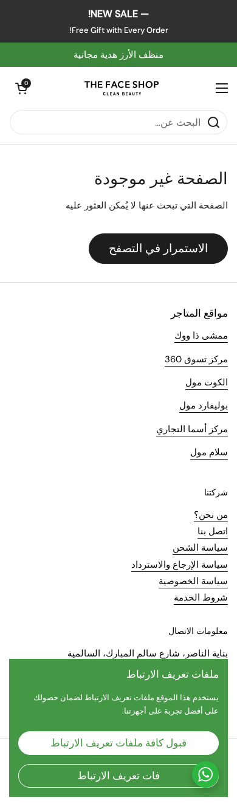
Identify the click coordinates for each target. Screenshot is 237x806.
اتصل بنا (212, 531)
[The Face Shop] (121, 88)
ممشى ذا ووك (201, 335)
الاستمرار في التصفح (158, 248)
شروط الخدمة (201, 597)
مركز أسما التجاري (192, 429)
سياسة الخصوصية (193, 581)
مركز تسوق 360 (196, 359)
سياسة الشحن (200, 548)
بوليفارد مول (203, 405)
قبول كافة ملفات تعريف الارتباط (118, 742)
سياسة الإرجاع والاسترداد (179, 565)
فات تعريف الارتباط (118, 775)
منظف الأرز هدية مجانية (118, 55)
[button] (21, 88)
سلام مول (209, 452)
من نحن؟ (211, 515)
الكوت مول (206, 382)
